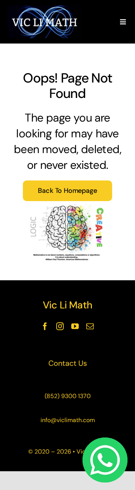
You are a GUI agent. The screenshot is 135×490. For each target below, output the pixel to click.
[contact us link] (67, 363)
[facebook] (45, 326)
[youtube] (75, 326)
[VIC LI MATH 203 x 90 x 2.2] (45, 9)
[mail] (90, 326)
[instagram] (60, 326)
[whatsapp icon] (105, 441)
